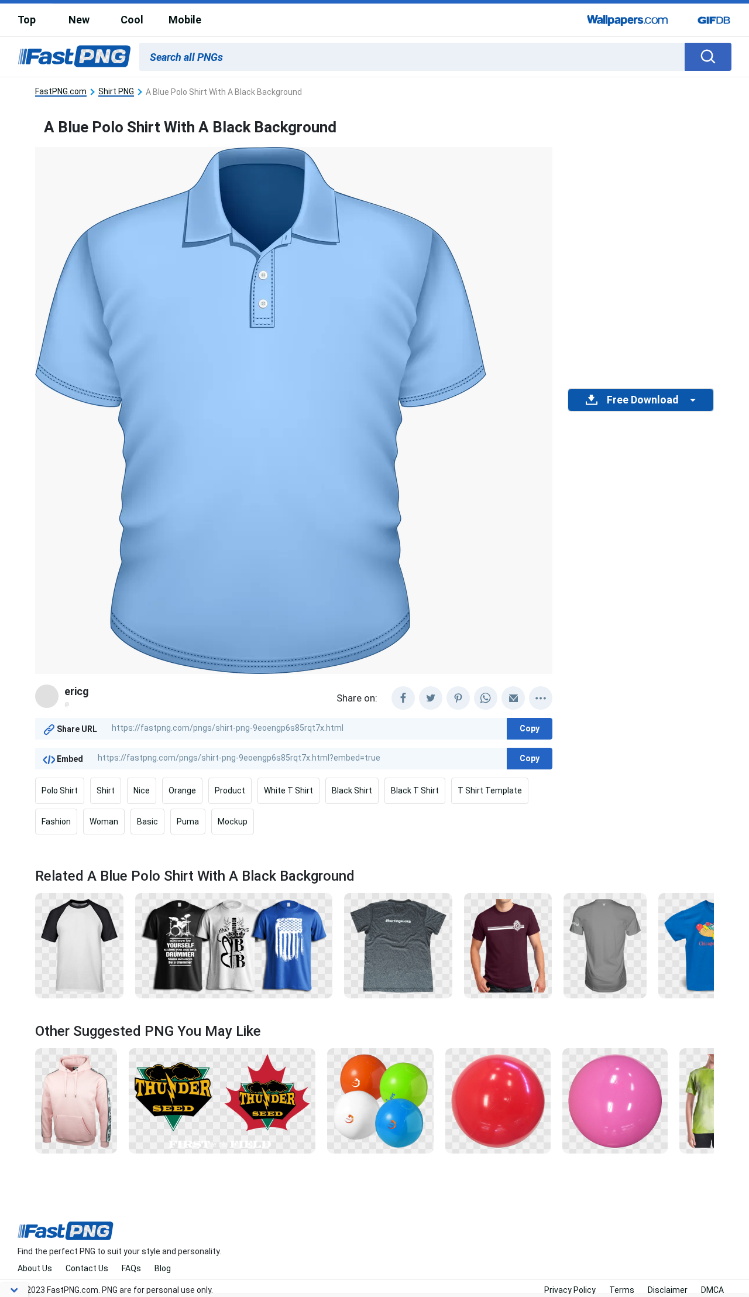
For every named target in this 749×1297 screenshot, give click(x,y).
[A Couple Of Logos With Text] (222, 1100)
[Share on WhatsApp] (485, 698)
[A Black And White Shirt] (79, 945)
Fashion (56, 821)
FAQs (131, 1268)
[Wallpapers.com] (628, 20)
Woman (104, 821)
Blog (162, 1268)
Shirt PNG (116, 91)
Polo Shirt (60, 790)
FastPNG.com (61, 91)
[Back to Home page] (74, 57)
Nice (141, 790)
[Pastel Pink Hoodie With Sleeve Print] (76, 1100)
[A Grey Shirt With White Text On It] (605, 945)
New (79, 19)
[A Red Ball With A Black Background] (498, 1100)
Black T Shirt (415, 790)
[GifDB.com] (714, 20)
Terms (621, 1290)
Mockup (233, 821)
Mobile (185, 19)
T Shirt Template (490, 790)
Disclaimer (668, 1290)
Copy (530, 728)
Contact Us (87, 1268)
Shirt (106, 790)
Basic (147, 821)
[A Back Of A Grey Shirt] (398, 945)
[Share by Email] (513, 698)
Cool (132, 19)
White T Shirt (288, 790)
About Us (35, 1268)
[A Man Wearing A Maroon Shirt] (508, 945)
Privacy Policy (570, 1290)
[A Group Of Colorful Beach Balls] (380, 1100)
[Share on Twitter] (430, 698)
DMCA (712, 1290)
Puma (188, 821)
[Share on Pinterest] (458, 698)
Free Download (642, 400)
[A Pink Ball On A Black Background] (615, 1100)
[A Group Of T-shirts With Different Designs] (233, 945)
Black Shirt (352, 790)
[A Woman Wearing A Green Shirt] (712, 1100)
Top (27, 19)
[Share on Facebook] (403, 698)
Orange (182, 790)
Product (230, 790)
